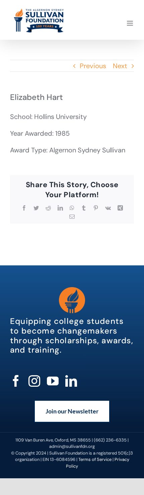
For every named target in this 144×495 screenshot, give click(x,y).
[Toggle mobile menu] (130, 23)
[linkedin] (71, 381)
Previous (93, 65)
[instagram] (34, 381)
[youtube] (53, 381)
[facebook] (16, 381)
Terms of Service (95, 459)
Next (120, 65)
